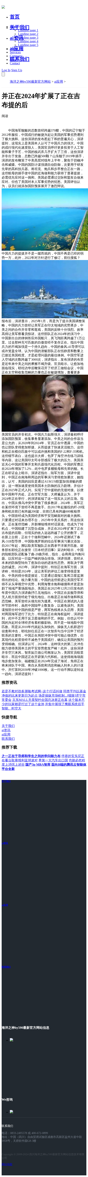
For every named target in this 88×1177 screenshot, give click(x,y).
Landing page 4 (28, 41)
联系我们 (19, 59)
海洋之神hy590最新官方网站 (30, 81)
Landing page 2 (28, 34)
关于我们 (19, 27)
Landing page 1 (28, 30)
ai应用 (58, 81)
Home (14, 26)
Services (15, 52)
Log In (6, 70)
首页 (15, 16)
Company (16, 56)
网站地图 (7, 1164)
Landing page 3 (28, 37)
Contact (15, 63)
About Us (16, 48)
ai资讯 (17, 38)
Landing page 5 (28, 45)
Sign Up (16, 70)
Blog (13, 59)
